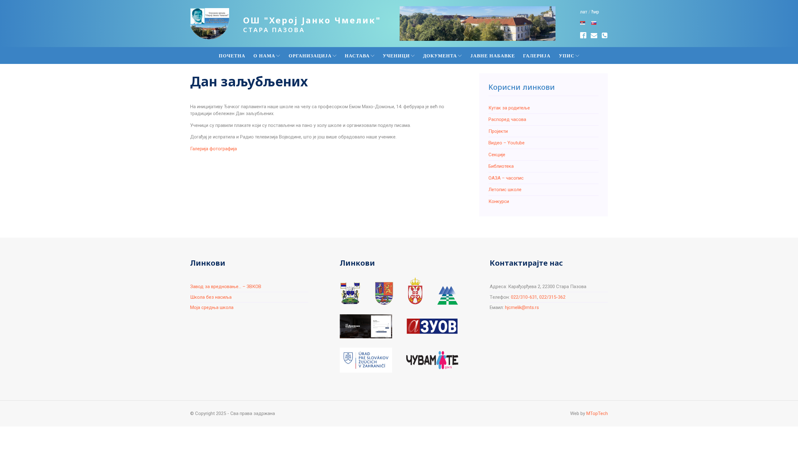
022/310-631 (524, 297)
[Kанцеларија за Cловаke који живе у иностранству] (366, 360)
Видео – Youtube (506, 143)
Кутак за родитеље (509, 108)
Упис (566, 55)
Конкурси (498, 201)
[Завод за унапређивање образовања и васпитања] (432, 326)
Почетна (232, 55)
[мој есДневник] (366, 326)
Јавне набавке (492, 55)
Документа (440, 55)
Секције (496, 154)
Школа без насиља (211, 297)
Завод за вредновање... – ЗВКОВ (225, 286)
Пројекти (498, 131)
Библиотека (501, 166)
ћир (595, 12)
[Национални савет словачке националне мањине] (447, 295)
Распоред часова (507, 119)
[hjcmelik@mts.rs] (594, 35)
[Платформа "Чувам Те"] (432, 360)
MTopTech (597, 413)
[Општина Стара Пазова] (350, 293)
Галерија (536, 55)
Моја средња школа (211, 307)
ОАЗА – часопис (506, 178)
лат (583, 12)
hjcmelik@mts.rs (522, 307)
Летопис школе (505, 189)
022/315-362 (552, 297)
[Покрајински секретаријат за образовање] (384, 293)
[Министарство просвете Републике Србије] (415, 291)
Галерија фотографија (213, 149)
